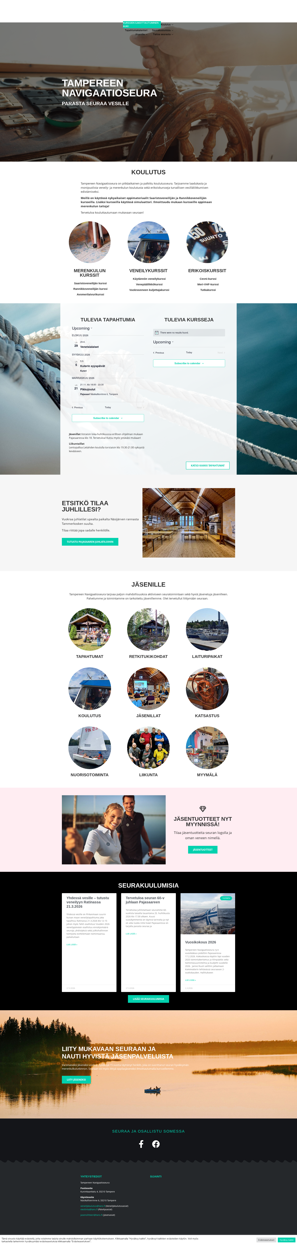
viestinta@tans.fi (89, 1209)
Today (108, 407)
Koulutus (147, 24)
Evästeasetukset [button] (266, 1240)
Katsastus (207, 716)
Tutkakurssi (208, 290)
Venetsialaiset (89, 347)
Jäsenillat (148, 716)
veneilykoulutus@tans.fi (92, 1205)
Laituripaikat (207, 656)
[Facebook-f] (141, 1144)
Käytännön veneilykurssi (149, 278)
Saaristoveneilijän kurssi (90, 283)
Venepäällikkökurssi (149, 284)
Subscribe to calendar (106, 418)
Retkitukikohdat (148, 656)
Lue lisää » (72, 944)
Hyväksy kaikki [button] (287, 1240)
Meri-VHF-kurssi (208, 284)
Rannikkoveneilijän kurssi (90, 288)
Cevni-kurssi (208, 278)
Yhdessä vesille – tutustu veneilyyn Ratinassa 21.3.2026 (88, 902)
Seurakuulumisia (161, 30)
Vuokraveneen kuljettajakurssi (149, 290)
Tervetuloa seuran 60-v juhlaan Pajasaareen (145, 900)
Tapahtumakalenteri (136, 30)
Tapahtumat (89, 656)
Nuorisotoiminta (90, 775)
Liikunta (148, 775)
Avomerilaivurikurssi (90, 294)
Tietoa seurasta (162, 34)
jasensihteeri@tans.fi (91, 1214)
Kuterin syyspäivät (92, 366)
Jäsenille (140, 34)
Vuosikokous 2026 (200, 942)
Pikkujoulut (87, 389)
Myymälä (207, 775)
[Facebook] (156, 1144)
